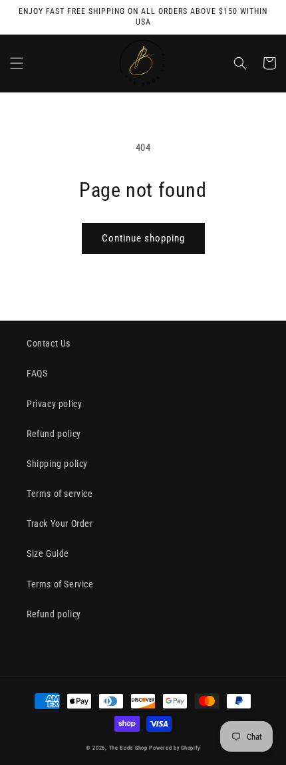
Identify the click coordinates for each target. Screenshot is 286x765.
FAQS (37, 373)
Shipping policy (57, 463)
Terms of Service (60, 584)
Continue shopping (143, 238)
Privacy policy (54, 403)
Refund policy (54, 433)
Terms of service (60, 493)
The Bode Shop (128, 747)
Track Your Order (60, 523)
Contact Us (49, 343)
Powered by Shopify (174, 747)
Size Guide (48, 553)
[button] (16, 63)
